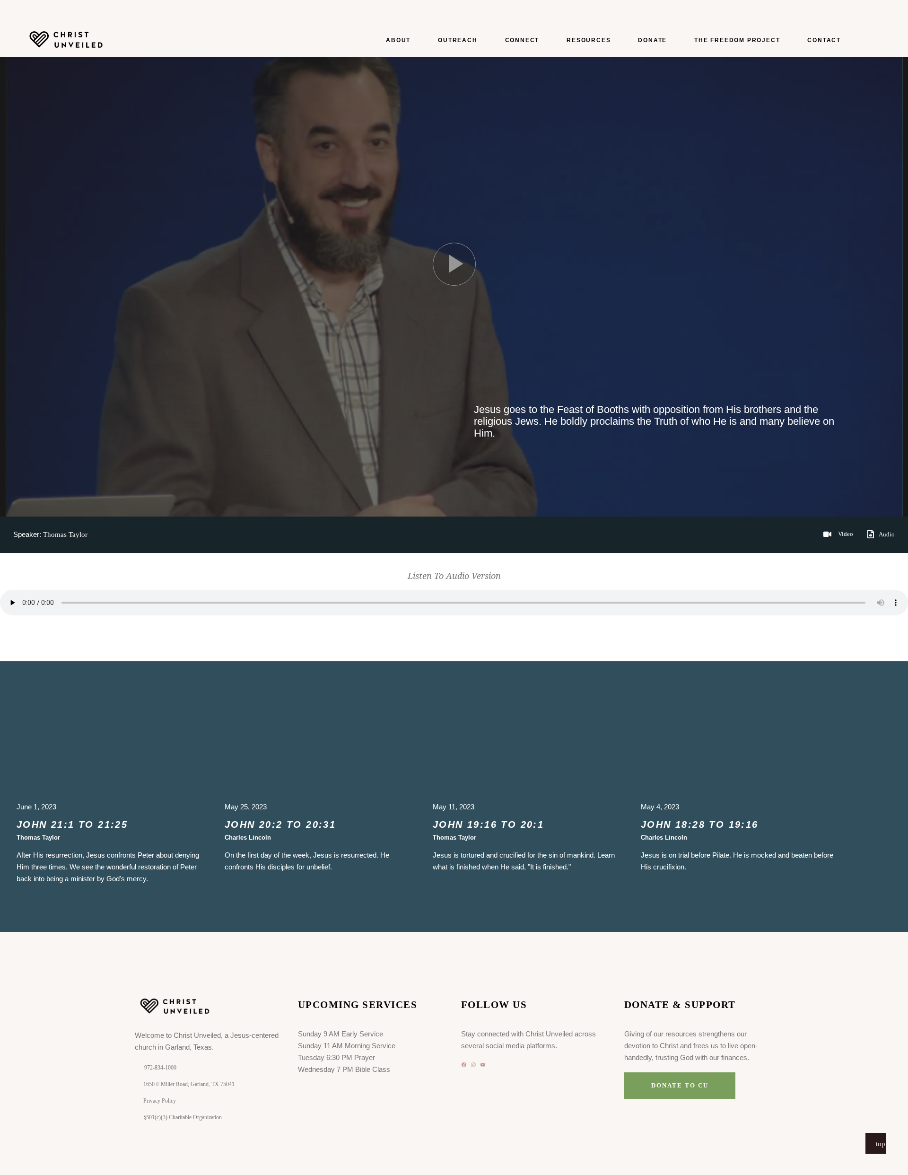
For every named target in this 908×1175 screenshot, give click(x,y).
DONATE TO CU (679, 1085)
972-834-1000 (160, 1067)
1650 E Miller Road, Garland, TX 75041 (189, 1084)
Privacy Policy (159, 1100)
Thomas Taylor (65, 534)
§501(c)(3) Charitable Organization (182, 1117)
